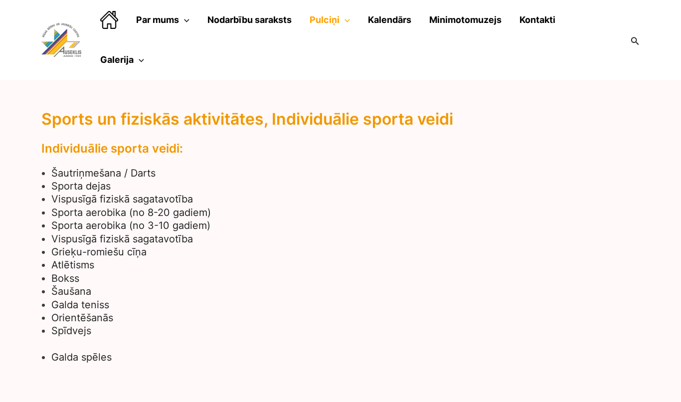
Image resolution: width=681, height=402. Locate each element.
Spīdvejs (71, 331)
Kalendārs (389, 19)
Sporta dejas (81, 186)
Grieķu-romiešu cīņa (99, 252)
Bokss (65, 278)
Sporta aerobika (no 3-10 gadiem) (130, 225)
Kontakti (537, 19)
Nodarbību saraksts (249, 19)
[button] (635, 40)
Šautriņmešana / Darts (103, 173)
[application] (184, 20)
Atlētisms (72, 265)
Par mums (157, 19)
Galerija (117, 59)
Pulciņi (325, 19)
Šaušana (71, 291)
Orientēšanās (82, 318)
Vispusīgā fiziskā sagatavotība (122, 199)
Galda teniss (80, 305)
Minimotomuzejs (465, 19)
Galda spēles (81, 357)
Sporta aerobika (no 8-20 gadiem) (131, 212)
